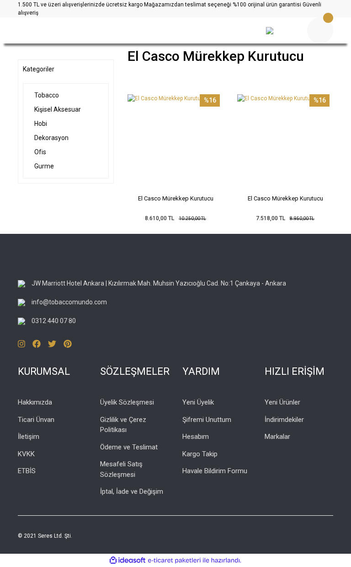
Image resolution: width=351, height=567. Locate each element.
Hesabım (195, 436)
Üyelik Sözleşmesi (127, 402)
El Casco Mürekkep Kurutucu (175, 198)
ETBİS (27, 471)
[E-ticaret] (174, 560)
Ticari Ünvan (36, 420)
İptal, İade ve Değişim (131, 491)
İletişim (28, 436)
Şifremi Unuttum (206, 420)
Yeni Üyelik (198, 402)
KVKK (26, 454)
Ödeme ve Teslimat (129, 447)
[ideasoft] (127, 560)
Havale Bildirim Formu (214, 471)
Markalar (277, 436)
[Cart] (320, 30)
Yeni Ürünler (282, 402)
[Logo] (121, 31)
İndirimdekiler (284, 420)
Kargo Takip (200, 454)
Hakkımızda (35, 402)
